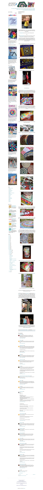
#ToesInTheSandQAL (10, 82)
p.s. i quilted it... (11, 263)
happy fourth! (10, 268)
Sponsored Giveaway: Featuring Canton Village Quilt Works (14, 214)
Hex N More (12, 8)
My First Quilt (10, 266)
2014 (9, 244)
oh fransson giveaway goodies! (12, 265)
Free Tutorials (33, 9)
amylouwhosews (22, 345)
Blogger (24, 488)
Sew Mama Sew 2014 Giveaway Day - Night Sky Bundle (14, 224)
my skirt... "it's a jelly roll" (12, 264)
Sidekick (16, 8)
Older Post (34, 474)
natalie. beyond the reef (22, 443)
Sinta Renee (21, 422)
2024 (9, 235)
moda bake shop (27, 326)
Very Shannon (21, 454)
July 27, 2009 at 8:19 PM (22, 352)
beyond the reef (27, 293)
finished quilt (10, 197)
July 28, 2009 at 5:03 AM (22, 389)
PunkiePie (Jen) (21, 428)
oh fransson (26, 261)
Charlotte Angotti (25, 90)
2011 (9, 247)
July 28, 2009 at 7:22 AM (22, 420)
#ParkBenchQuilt (11, 171)
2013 (9, 245)
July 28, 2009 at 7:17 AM (22, 411)
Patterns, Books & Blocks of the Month (21, 9)
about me (10, 195)
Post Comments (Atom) (23, 475)
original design (10, 198)
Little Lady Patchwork (22, 413)
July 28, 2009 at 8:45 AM (22, 426)
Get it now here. (13, 185)
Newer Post (19, 474)
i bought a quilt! (11, 255)
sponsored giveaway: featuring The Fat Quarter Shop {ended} (14, 206)
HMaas (20, 354)
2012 (9, 246)
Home (27, 474)
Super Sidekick (24, 8)
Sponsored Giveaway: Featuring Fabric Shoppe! (14, 229)
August (10, 253)
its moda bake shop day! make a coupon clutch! (12, 269)
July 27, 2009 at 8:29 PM (22, 357)
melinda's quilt (10, 267)
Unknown (21, 340)
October (10, 251)
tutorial (9, 201)
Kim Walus (21, 334)
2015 (9, 243)
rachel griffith (21, 391)
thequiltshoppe (33, 273)
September (11, 252)
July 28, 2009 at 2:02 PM (22, 441)
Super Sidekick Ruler (12, 101)
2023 (9, 236)
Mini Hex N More (20, 8)
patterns (10, 199)
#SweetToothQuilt (10, 154)
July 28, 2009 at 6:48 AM (22, 401)
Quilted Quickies (27, 288)
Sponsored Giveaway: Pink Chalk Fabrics (14, 218)
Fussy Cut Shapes (10, 59)
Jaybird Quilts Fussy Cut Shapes (30, 8)
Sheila (20, 386)
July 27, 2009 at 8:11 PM (22, 343)
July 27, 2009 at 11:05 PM (22, 378)
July (10, 254)
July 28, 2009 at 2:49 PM (22, 452)
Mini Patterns (10, 191)
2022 (9, 237)
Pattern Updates (29, 9)
